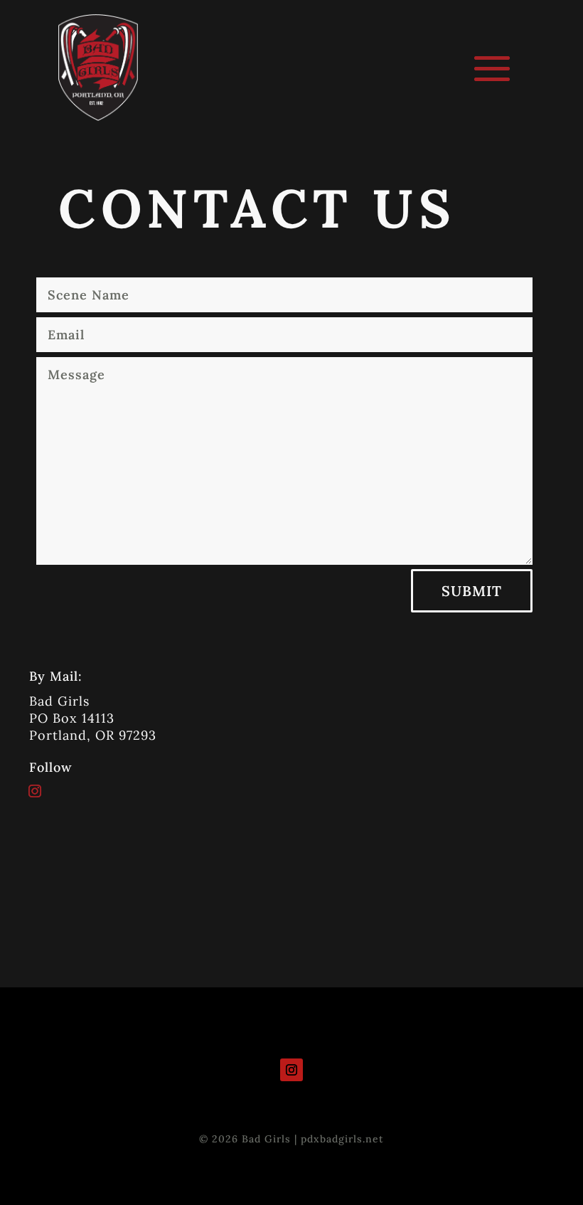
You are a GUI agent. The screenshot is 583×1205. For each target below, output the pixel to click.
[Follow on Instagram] (35, 791)
